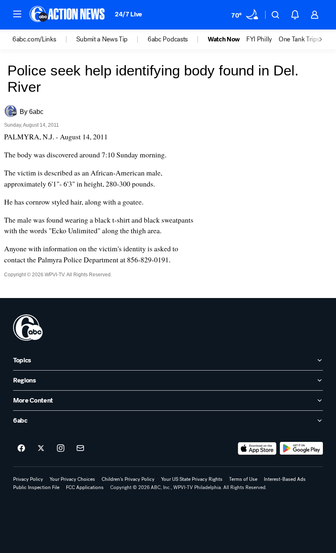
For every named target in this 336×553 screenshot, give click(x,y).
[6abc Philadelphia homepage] (68, 15)
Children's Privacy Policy (128, 479)
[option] (44, 39)
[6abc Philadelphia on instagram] (60, 448)
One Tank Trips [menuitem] (299, 39)
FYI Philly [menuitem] (259, 39)
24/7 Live (128, 14)
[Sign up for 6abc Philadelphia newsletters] (80, 448)
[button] (17, 14)
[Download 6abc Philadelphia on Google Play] (301, 448)
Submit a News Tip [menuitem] (102, 39)
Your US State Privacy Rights (191, 479)
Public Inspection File (36, 487)
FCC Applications (85, 487)
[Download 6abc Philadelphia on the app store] (257, 448)
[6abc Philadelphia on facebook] (21, 448)
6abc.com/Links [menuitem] (34, 39)
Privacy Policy (28, 479)
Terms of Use (243, 479)
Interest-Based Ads (285, 479)
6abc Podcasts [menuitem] (168, 39)
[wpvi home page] (28, 327)
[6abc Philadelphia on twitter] (41, 448)
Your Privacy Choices (72, 479)
